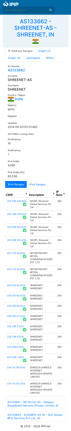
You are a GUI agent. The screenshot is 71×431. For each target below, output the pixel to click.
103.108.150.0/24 (16, 227)
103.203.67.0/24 (16, 316)
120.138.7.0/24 (15, 357)
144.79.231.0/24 (16, 383)
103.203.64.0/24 (16, 285)
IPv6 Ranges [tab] (37, 184)
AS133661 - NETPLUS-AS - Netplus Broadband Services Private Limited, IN (32, 403)
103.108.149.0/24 (16, 214)
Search (50, 10)
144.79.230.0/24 (16, 367)
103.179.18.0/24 (16, 253)
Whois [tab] (50, 58)
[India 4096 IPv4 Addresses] (35, 41)
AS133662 (16, 70)
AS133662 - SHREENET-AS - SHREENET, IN (35, 28)
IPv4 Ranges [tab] (16, 184)
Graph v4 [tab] (44, 51)
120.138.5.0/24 (15, 336)
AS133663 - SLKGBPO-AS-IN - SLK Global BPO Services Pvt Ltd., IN (34, 416)
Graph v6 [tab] (14, 58)
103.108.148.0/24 (16, 201)
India (18, 99)
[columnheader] (16, 194)
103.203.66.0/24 (16, 305)
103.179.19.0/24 (16, 269)
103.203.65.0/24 (16, 295)
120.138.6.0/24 (15, 347)
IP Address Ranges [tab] (20, 51)
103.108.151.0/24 (16, 240)
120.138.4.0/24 (15, 326)
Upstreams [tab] (33, 58)
